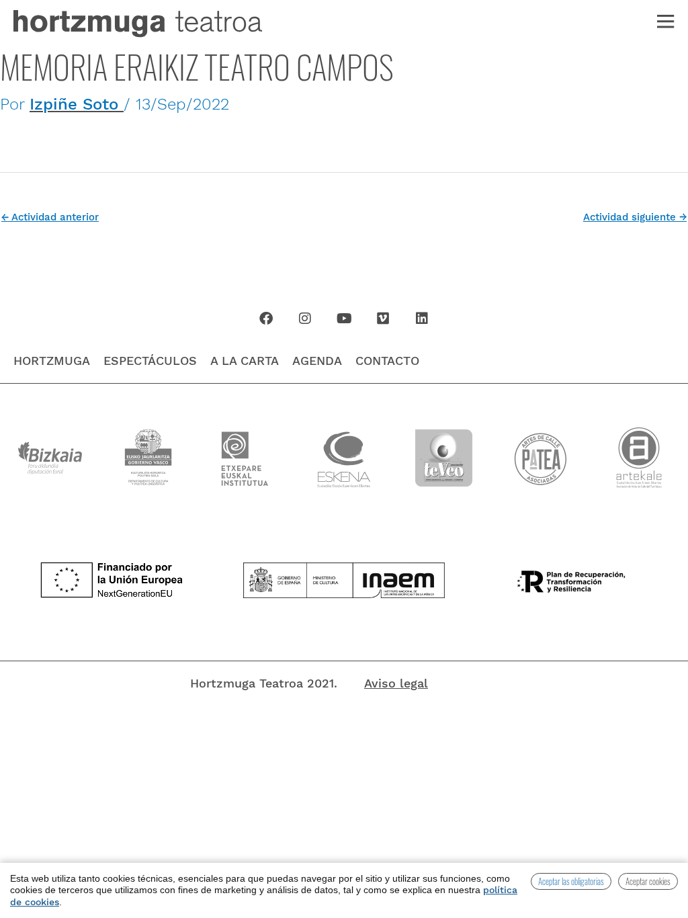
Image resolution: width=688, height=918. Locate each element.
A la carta (244, 360)
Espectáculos (150, 360)
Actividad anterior (50, 217)
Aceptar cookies (648, 881)
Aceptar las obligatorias (571, 881)
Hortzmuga (51, 360)
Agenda (317, 360)
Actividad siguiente (635, 217)
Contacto (387, 360)
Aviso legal (396, 683)
